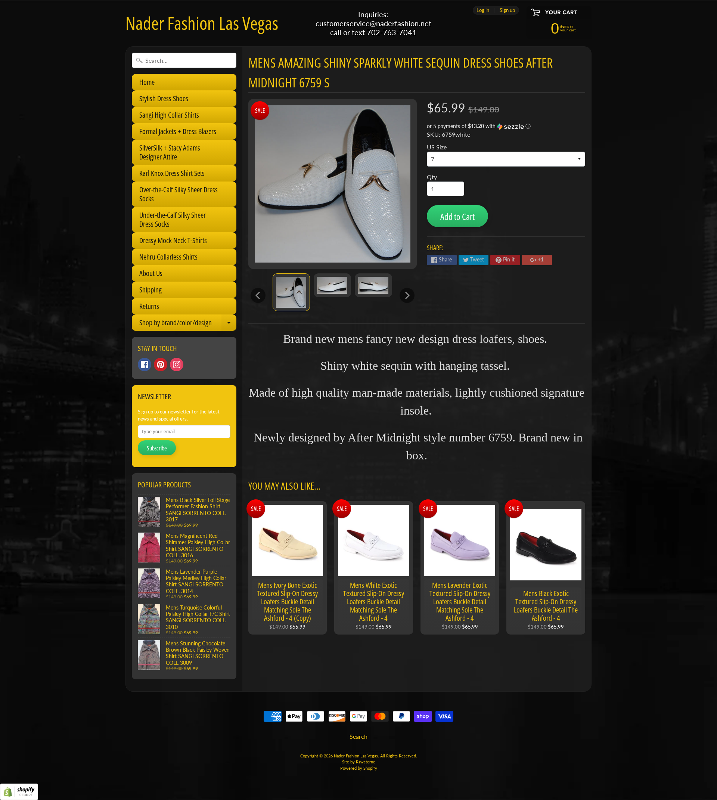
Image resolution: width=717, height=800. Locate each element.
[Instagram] (176, 364)
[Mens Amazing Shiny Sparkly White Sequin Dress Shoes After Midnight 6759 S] (291, 292)
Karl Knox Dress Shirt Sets (172, 173)
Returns (149, 306)
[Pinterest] (160, 364)
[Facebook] (144, 364)
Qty (432, 176)
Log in (483, 10)
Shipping (150, 290)
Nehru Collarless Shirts (168, 257)
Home (147, 82)
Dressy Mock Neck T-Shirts (173, 240)
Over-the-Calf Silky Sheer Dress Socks (178, 194)
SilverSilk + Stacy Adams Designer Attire (169, 152)
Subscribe (157, 448)
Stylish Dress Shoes (163, 98)
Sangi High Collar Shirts (169, 115)
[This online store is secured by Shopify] (19, 795)
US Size (437, 147)
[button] (506, 126)
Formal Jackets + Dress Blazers (177, 131)
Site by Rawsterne (358, 761)
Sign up (507, 10)
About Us (150, 273)
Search (358, 736)
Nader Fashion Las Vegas (201, 23)
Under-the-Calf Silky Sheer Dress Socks (172, 219)
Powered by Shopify (358, 768)
